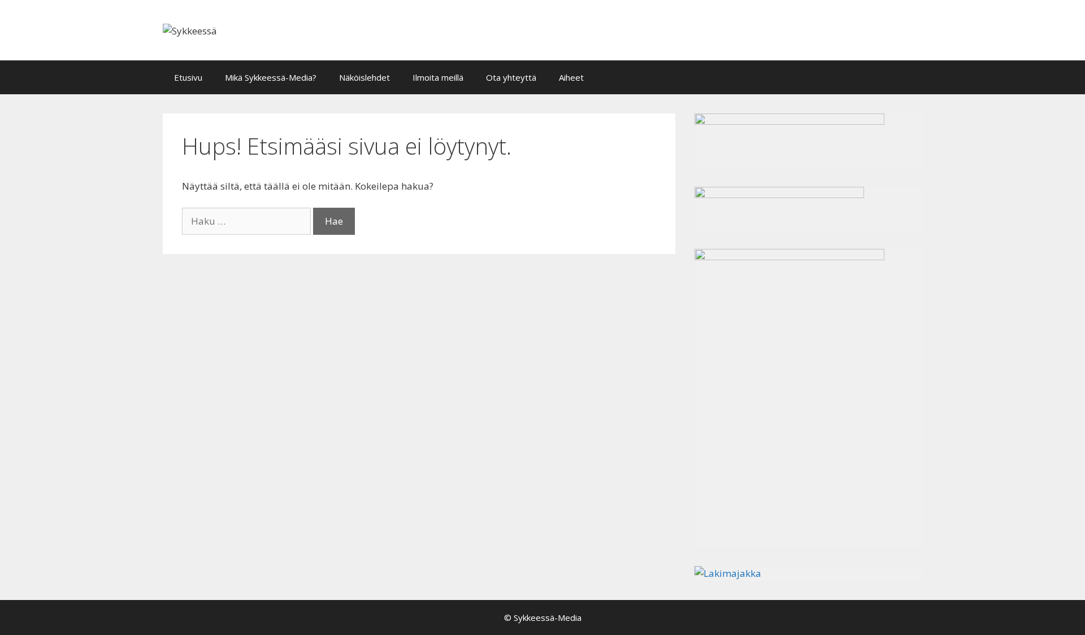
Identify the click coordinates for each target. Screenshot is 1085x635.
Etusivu (188, 77)
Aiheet (571, 77)
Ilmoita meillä (438, 77)
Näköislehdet (364, 77)
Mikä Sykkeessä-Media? (270, 77)
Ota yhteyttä (511, 77)
